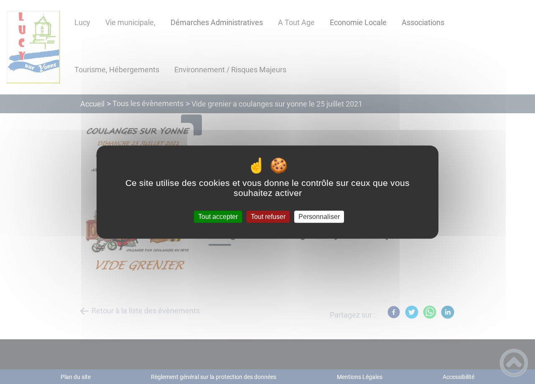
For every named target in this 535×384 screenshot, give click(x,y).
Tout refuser (268, 216)
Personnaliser (319, 216)
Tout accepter (218, 216)
